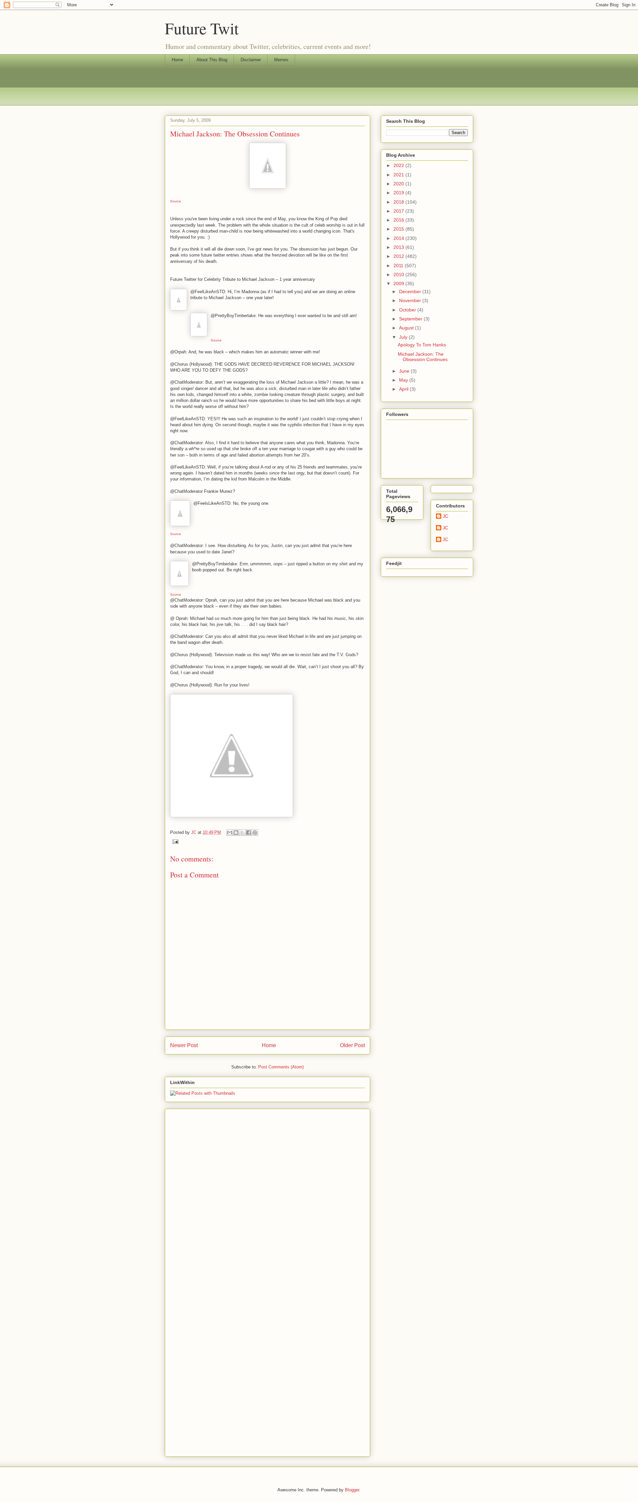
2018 (399, 202)
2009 (399, 283)
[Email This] (229, 832)
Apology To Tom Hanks (422, 344)
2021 (399, 174)
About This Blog (211, 59)
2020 (399, 183)
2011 (399, 265)
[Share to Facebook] (248, 832)
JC (445, 516)
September (411, 318)
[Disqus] (267, 1194)
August (407, 327)
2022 (399, 165)
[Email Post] (174, 841)
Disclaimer (251, 59)
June (405, 371)
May (404, 380)
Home (177, 59)
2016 (399, 220)
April (404, 389)
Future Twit (202, 28)
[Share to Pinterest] (255, 832)
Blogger (352, 1489)
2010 (399, 274)
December (410, 291)
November (410, 300)
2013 (399, 247)
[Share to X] (242, 832)
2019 (399, 192)
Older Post (352, 1045)
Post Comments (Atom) (281, 1066)
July (404, 337)
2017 (399, 211)
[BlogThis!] (236, 832)
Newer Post (184, 1045)
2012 (399, 256)
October (408, 309)
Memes (281, 59)
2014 (399, 238)
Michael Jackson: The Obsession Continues (423, 356)
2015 (399, 229)
